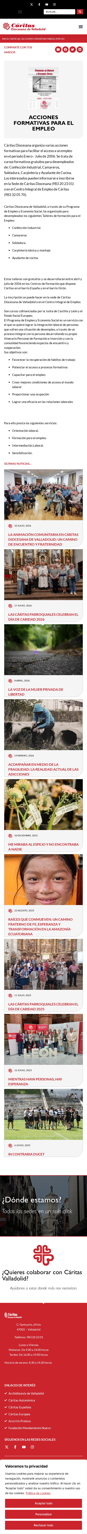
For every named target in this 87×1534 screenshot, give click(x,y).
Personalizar (43, 1514)
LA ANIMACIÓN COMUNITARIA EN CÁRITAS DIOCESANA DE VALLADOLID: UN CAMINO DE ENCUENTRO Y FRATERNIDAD (43, 539)
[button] (20, 12)
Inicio (5, 38)
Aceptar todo (43, 1503)
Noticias (15, 38)
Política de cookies (38, 1493)
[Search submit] (80, 11)
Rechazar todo (43, 1525)
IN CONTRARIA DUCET (26, 1154)
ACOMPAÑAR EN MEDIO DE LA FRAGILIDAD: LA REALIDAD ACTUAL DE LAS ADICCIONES (43, 769)
